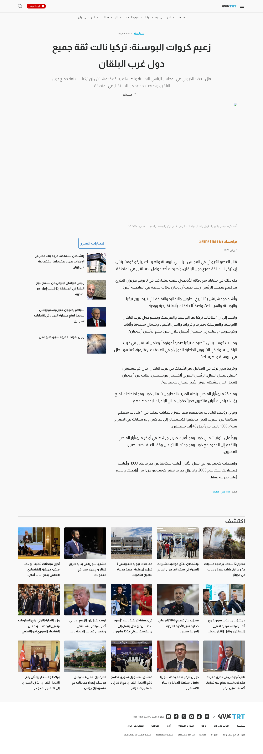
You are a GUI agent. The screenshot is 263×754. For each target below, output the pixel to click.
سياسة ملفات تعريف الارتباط (137, 734)
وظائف (202, 734)
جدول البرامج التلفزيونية (234, 734)
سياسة (139, 33)
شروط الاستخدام (186, 734)
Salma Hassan (211, 241)
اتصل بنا (214, 734)
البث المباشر (34, 6)
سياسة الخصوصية (164, 734)
